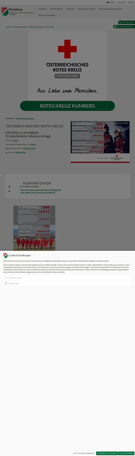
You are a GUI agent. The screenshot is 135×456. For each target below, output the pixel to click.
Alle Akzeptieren (126, 453)
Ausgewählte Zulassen (107, 453)
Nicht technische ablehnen (83, 453)
